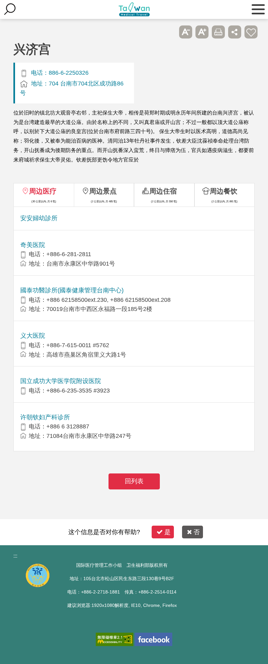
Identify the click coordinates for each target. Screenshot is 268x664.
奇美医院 (32, 244)
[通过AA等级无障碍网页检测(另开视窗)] (114, 639)
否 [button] (196, 532)
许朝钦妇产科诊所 (45, 417)
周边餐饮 (223, 191)
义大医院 (32, 335)
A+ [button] (202, 32)
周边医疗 (43, 191)
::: (15, 556)
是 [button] (167, 532)
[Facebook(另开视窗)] (153, 639)
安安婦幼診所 (39, 218)
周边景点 (103, 191)
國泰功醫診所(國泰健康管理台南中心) (72, 290)
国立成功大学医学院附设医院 (60, 381)
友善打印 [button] (218, 32)
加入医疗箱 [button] (251, 32)
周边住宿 (163, 191)
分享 (234, 32)
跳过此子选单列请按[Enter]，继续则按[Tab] (169, 32)
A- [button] (185, 32)
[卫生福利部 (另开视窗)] (37, 585)
